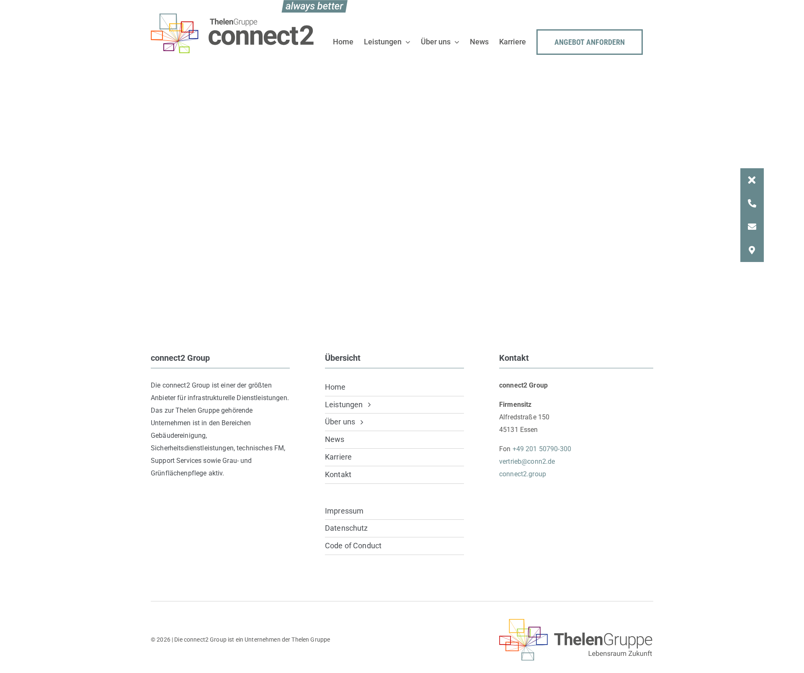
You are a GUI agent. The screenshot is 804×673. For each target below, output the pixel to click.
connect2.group (522, 474)
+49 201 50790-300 (542, 449)
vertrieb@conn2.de (527, 461)
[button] (752, 180)
